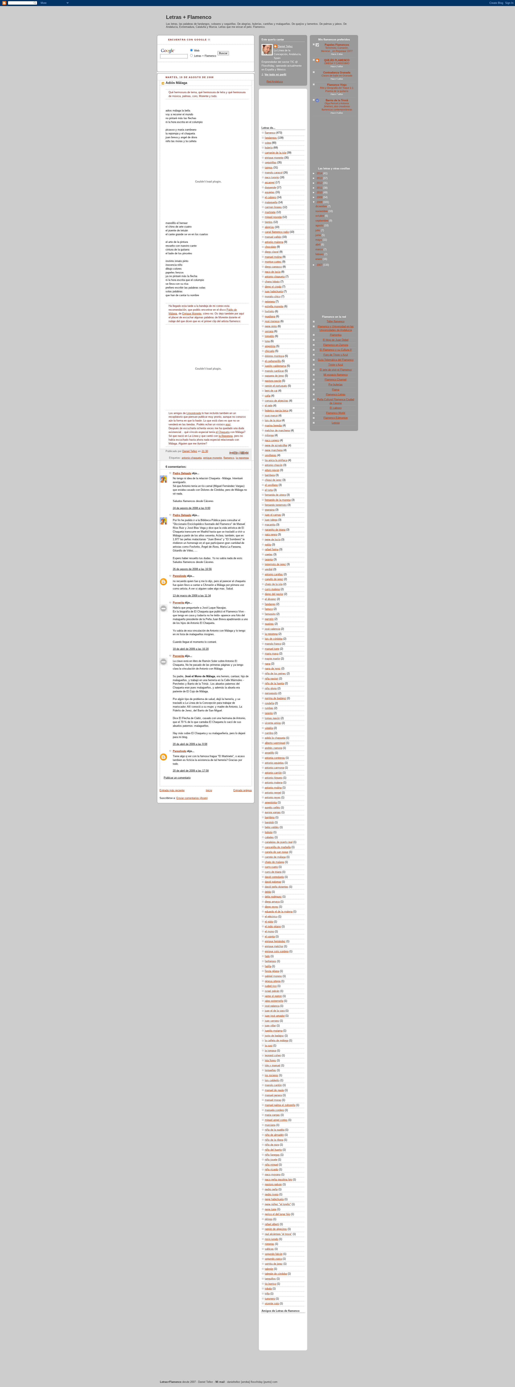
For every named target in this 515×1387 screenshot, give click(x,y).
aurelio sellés (272, 807)
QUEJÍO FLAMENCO (336, 60)
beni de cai (271, 390)
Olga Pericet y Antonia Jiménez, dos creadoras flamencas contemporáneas (337, 106)
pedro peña (271, 1189)
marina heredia (273, 425)
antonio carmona (274, 767)
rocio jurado (271, 1239)
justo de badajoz (274, 1035)
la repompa (242, 457)
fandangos (271, 137)
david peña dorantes (276, 886)
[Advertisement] (334, 143)
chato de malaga (274, 862)
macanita (270, 524)
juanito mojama (273, 1030)
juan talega (271, 519)
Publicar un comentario (177, 777)
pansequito (271, 693)
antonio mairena (274, 242)
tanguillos (270, 1278)
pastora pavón (273, 380)
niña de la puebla (274, 1129)
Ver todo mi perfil (275, 74)
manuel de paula (274, 1090)
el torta (269, 490)
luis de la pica (273, 420)
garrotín (269, 619)
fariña (268, 966)
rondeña (269, 703)
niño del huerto (273, 1149)
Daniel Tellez (285, 46)
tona (267, 341)
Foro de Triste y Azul (335, 354)
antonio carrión (273, 772)
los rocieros (271, 1075)
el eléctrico (271, 916)
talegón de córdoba (276, 1273)
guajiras (269, 623)
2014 (320, 173)
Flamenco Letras (335, 394)
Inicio (209, 790)
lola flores (270, 1060)
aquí (228, 424)
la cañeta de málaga (276, 1040)
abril (318, 244)
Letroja (336, 422)
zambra (269, 733)
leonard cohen (273, 1055)
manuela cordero (274, 1110)
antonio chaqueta (192, 457)
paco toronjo (272, 177)
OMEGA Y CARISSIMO (336, 63)
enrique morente (212, 457)
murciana (270, 1125)
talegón (269, 1268)
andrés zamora (273, 748)
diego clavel (272, 251)
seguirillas (270, 162)
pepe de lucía (272, 539)
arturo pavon (272, 470)
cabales (269, 837)
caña (267, 395)
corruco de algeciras (276, 400)
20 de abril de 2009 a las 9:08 (190, 744)
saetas (269, 554)
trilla (267, 1293)
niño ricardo (271, 1169)
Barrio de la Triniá (337, 100)
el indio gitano (273, 926)
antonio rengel (273, 792)
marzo (319, 249)
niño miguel (271, 1164)
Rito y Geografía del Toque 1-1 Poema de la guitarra (336, 90)
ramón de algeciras (276, 1229)
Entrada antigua (242, 790)
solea (268, 142)
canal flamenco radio (277, 232)
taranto (269, 713)
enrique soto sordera (276, 951)
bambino (270, 817)
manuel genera (273, 1095)
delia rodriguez (273, 896)
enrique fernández (275, 941)
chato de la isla (273, 584)
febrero (319, 254)
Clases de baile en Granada (336, 75)
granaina (270, 509)
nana (267, 663)
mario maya (271, 653)
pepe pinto (271, 326)
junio (318, 235)
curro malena (272, 589)
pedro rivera (271, 1194)
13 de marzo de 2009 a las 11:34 (192, 595)
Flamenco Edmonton (335, 417)
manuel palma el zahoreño (280, 1105)
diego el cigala (273, 286)
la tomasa (270, 1050)
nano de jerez (272, 668)
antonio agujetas (274, 763)
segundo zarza (273, 1258)
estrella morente (274, 306)
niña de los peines (275, 673)
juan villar (270, 1025)
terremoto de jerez (275, 564)
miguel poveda (273, 217)
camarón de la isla (275, 152)
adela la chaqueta (275, 738)
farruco (269, 609)
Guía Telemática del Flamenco (335, 360)
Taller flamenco (335, 321)
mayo (319, 239)
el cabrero (270, 197)
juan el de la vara (275, 1010)
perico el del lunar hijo (277, 1214)
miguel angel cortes (276, 1120)
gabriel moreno (273, 976)
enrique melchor (274, 946)
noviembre (321, 211)
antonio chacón (273, 465)
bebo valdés (272, 827)
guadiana (270, 316)
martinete (270, 212)
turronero (270, 1298)
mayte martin (272, 658)
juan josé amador (275, 1015)
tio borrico (270, 1283)
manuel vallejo (273, 237)
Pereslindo (179, 576)
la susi (268, 1045)
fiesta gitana (272, 971)
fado (267, 956)
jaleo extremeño (274, 1001)
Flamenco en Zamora (335, 345)
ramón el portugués (276, 385)
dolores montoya (274, 356)
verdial (268, 569)
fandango (270, 604)
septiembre (322, 220)
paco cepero (272, 440)
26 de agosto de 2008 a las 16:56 (192, 569)
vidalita (269, 728)
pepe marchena (274, 450)
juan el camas (273, 514)
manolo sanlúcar (274, 371)
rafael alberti (272, 1224)
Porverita (178, 602)
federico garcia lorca (276, 410)
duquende (270, 187)
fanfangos (270, 961)
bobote (269, 832)
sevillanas (270, 455)
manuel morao (273, 1100)
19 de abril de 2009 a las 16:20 (191, 649)
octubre (320, 215)
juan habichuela (274, 291)
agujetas (270, 192)
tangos (269, 167)
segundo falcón (273, 1254)
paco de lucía (272, 271)
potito (268, 544)
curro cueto (271, 867)
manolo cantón (273, 1085)
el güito (269, 921)
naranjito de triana (275, 529)
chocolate (270, 246)
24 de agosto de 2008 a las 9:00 (191, 508)
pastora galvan (273, 1184)
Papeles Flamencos (337, 44)
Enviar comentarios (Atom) (192, 798)
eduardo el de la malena (279, 911)
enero (319, 259)
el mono (269, 931)
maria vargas (272, 1115)
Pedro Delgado (182, 473)
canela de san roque (276, 852)
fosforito (269, 311)
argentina (270, 346)
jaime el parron (273, 996)
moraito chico (272, 296)
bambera (270, 475)
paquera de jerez (274, 375)
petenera (270, 301)
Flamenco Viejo (337, 84)
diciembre (321, 206)
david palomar (273, 881)
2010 (320, 192)
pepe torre (270, 1209)
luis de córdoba (273, 638)
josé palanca (272, 1006)
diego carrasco (273, 266)
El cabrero (336, 408)
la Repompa (226, 436)
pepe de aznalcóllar (276, 445)
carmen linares (273, 207)
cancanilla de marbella (278, 847)
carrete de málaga (275, 857)
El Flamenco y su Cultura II (336, 349)
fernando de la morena (278, 500)
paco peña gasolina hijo (278, 1179)
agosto (319, 225)
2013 (320, 178)
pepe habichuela (274, 1199)
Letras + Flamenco (188, 17)
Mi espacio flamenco (335, 374)
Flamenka (335, 335)
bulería (269, 147)
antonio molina (273, 787)
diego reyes (271, 906)
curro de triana (273, 872)
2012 (320, 183)
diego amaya (272, 901)
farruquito (270, 614)
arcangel (270, 182)
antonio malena (273, 782)
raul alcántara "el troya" (278, 1234)
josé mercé (271, 415)
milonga (269, 435)
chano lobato (272, 281)
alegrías (269, 227)
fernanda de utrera (275, 495)
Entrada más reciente (172, 790)
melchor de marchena (277, 430)
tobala (268, 1288)
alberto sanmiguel (275, 743)
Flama (335, 389)
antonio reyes (272, 797)
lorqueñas (270, 1070)
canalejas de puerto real (279, 842)
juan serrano (272, 1020)
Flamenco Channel (335, 379)
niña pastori (271, 678)
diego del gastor (274, 594)
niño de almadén (274, 1135)
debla (268, 891)
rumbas (269, 708)
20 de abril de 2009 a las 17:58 (191, 770)
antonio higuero (273, 777)
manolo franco (273, 643)
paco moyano (272, 1174)
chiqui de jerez (273, 480)
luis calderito (272, 1080)
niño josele (271, 1159)
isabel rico (271, 986)
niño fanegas (272, 1154)
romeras (269, 1244)
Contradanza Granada (336, 72)
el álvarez (270, 599)
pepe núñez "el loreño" (278, 1204)
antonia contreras (275, 757)
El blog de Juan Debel (335, 340)
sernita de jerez (274, 1263)
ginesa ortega (272, 981)
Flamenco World (335, 413)
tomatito (269, 336)
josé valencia (272, 629)
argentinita (271, 802)
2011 (320, 188)
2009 (320, 197)
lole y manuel (272, 1065)
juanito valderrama (275, 366)
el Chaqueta (223, 432)
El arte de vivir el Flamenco (336, 369)
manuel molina (273, 257)
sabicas (269, 1249)
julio (318, 230)
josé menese (272, 321)
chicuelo (269, 351)
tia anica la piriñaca (276, 460)
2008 (320, 202)
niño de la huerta (274, 683)
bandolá (269, 822)
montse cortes (273, 261)
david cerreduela (274, 877)
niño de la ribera (274, 1140)
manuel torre (272, 648)
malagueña (271, 202)
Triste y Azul (335, 364)
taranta (269, 559)
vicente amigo (273, 723)
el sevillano (271, 485)
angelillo (269, 752)
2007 (320, 265)
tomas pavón (272, 718)
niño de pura (272, 1144)
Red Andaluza (275, 81)
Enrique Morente (191, 313)
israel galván (272, 991)
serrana (269, 331)
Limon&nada (193, 413)
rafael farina (271, 549)
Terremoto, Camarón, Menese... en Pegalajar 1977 (337, 49)
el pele (268, 405)
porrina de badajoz (275, 698)
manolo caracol (273, 172)
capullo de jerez (274, 579)
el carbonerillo (273, 361)
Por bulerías (336, 384)
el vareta (270, 936)
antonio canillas (274, 574)
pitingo (268, 1219)
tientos (269, 222)
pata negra (271, 534)
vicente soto (272, 1303)
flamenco (229, 457)
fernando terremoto (276, 505)
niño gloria (271, 688)
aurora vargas (273, 812)
